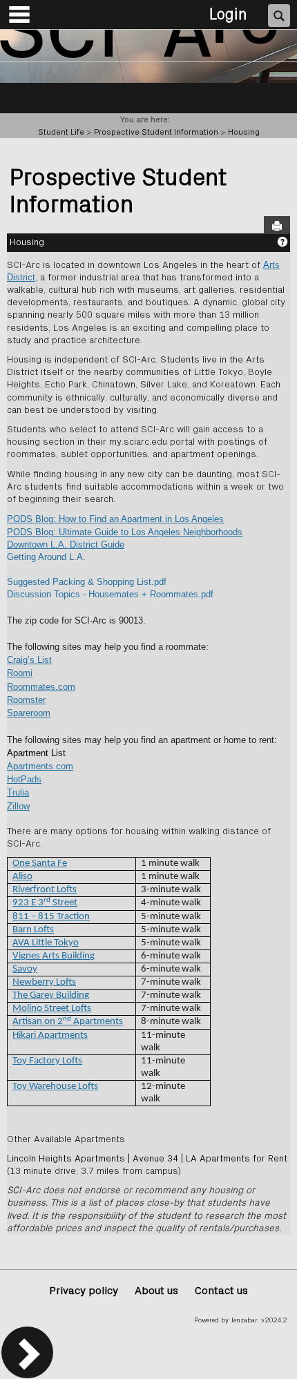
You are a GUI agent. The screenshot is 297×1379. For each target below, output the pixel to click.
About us (156, 1290)
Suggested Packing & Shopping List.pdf (86, 582)
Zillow (18, 806)
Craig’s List (29, 660)
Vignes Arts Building (53, 956)
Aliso (22, 876)
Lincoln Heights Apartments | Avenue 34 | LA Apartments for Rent (147, 1159)
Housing (244, 132)
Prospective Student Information (156, 132)
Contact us (221, 1290)
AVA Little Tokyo (45, 943)
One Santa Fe (39, 863)
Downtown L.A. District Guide (65, 544)
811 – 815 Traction (51, 917)
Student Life (61, 132)
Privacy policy (83, 1290)
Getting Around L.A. (46, 557)
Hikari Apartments (50, 1035)
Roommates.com (41, 687)
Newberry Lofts (44, 982)
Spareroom (28, 713)
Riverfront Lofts (44, 890)
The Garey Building (50, 995)
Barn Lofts (33, 930)
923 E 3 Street (44, 903)
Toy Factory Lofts (47, 1061)
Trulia (18, 792)
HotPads (24, 779)
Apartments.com (40, 766)
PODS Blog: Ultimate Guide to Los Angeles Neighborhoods (124, 532)
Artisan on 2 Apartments (67, 1021)
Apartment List (36, 753)
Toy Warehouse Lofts (55, 1086)
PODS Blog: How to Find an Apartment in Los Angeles (115, 519)
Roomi (19, 673)
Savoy (24, 969)
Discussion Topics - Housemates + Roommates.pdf (110, 594)
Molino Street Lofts (51, 1008)
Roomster (26, 700)
